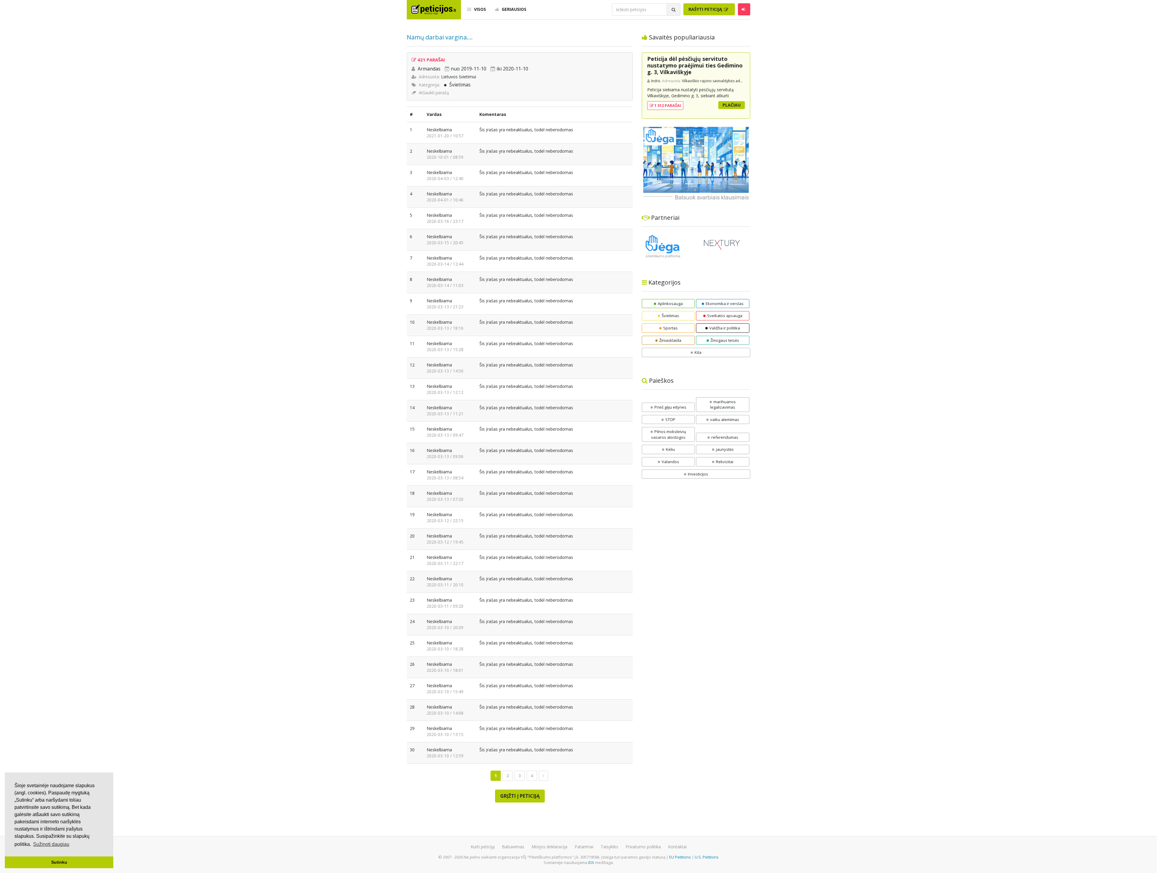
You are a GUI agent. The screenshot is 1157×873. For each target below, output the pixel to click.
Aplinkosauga (670, 303)
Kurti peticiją (483, 847)
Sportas (670, 328)
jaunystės (725, 449)
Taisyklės (609, 847)
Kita (698, 352)
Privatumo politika (643, 847)
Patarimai (584, 847)
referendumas (724, 437)
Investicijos (698, 474)
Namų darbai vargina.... (440, 37)
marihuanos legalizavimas (723, 404)
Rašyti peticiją (705, 9)
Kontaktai (677, 847)
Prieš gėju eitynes (670, 407)
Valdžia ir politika (724, 328)
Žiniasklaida (670, 340)
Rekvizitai (724, 461)
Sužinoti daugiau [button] (51, 844)
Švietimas (460, 84)
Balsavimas (513, 847)
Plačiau (732, 105)
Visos (479, 9)
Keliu (670, 449)
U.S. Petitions (707, 857)
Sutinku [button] (59, 862)
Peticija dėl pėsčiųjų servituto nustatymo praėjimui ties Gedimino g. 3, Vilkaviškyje (695, 65)
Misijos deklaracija (549, 847)
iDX (591, 862)
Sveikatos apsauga (724, 315)
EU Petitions (680, 857)
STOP (670, 419)
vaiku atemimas (724, 419)
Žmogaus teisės (724, 340)
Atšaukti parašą (434, 92)
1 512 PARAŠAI (667, 105)
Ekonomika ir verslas (725, 303)
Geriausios (513, 9)
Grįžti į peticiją (520, 796)
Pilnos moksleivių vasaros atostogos (668, 434)
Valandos (670, 461)
